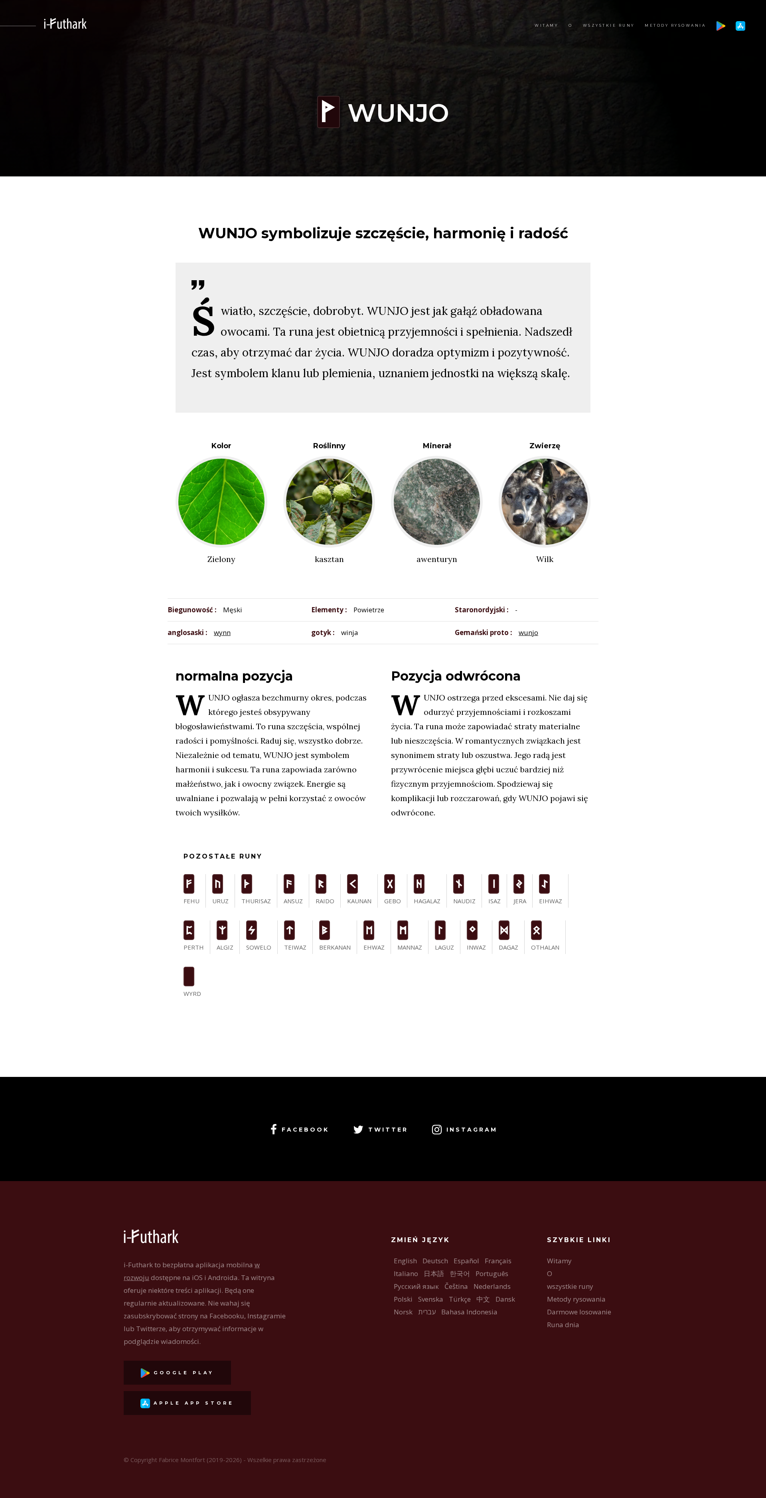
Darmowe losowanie (579, 1311)
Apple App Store (192, 1403)
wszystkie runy (609, 25)
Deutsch (435, 1260)
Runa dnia (563, 1324)
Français (498, 1260)
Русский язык (416, 1286)
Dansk (505, 1299)
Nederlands (492, 1286)
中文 (483, 1299)
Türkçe (460, 1299)
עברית (427, 1311)
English (405, 1260)
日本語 (434, 1273)
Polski (403, 1299)
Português (492, 1273)
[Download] (721, 25)
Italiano (406, 1273)
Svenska (430, 1299)
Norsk (403, 1311)
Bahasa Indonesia (469, 1311)
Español (466, 1260)
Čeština (456, 1286)
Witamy (546, 25)
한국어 (460, 1273)
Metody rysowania (675, 25)
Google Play (182, 1372)
